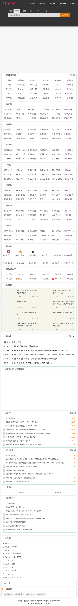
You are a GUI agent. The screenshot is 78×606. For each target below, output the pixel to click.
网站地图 (45, 601)
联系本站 (39, 601)
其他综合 (9, 226)
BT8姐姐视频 (16, 554)
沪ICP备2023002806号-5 (43, 603)
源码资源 (21, 492)
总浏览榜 (8, 413)
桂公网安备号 (32, 603)
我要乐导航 (19, 594)
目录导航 (9, 104)
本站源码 (20, 601)
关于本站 (33, 601)
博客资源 (9, 124)
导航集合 (8, 594)
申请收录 (72, 75)
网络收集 (9, 205)
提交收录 (27, 601)
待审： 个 (72, 336)
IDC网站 (8, 165)
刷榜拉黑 (73, 413)
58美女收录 (30, 594)
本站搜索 (65, 15)
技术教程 (58, 492)
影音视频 (9, 145)
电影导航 (41, 594)
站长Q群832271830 (54, 601)
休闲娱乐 (9, 185)
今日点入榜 (9, 450)
